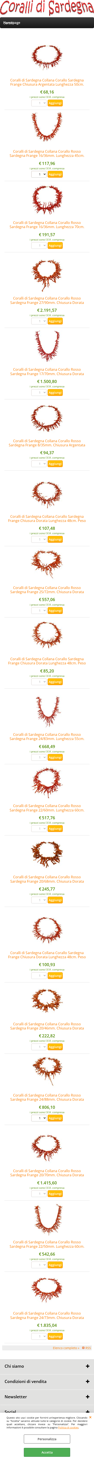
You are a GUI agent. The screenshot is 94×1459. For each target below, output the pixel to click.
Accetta (47, 1452)
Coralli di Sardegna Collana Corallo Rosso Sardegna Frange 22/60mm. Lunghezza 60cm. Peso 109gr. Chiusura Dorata (47, 810)
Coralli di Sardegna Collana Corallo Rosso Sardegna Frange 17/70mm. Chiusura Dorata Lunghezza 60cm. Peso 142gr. (47, 373)
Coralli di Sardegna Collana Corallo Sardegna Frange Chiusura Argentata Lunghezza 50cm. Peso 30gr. (47, 84)
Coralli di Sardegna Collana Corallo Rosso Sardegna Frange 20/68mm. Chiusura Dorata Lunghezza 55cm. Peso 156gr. (47, 881)
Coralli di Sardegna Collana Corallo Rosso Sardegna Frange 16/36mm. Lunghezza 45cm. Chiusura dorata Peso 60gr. (47, 155)
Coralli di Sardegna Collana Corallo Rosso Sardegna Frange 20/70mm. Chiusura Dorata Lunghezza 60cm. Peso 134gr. (47, 1175)
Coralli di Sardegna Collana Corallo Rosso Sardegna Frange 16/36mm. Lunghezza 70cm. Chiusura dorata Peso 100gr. (47, 227)
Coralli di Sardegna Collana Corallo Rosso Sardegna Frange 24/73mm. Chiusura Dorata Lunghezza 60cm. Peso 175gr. (47, 1317)
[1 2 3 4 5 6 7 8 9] (39, 175)
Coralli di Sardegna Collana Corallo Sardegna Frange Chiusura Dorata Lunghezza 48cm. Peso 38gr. (47, 663)
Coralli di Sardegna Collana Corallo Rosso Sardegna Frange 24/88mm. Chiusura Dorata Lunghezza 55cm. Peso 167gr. (47, 1099)
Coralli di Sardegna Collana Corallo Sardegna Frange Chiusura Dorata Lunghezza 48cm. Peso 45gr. (47, 957)
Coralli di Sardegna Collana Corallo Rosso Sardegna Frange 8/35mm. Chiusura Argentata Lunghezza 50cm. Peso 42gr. (47, 445)
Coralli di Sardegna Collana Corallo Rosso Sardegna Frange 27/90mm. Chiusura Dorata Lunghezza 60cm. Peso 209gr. (47, 302)
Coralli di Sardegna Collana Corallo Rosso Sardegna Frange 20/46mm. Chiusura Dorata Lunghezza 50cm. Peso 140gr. (47, 1028)
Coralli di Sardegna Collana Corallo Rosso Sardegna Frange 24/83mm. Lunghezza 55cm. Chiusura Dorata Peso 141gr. (47, 738)
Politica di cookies (68, 1427)
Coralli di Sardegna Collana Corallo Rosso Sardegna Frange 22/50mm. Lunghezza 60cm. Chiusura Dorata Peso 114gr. (47, 1246)
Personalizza (47, 1439)
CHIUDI (90, 1417)
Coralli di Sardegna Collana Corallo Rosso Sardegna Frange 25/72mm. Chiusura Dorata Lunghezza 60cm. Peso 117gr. (47, 592)
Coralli (8, 23)
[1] (39, 1119)
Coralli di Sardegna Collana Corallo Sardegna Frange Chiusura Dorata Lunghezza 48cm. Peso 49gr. (47, 520)
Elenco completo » (66, 1348)
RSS (88, 1348)
